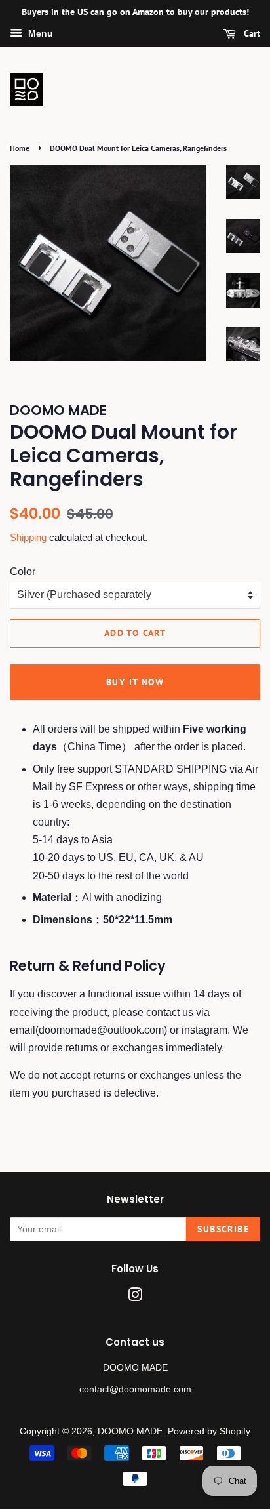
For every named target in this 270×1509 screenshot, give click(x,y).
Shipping (28, 537)
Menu (39, 33)
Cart (250, 33)
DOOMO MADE (130, 1431)
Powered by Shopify (209, 1431)
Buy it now (135, 682)
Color (22, 571)
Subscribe (223, 1229)
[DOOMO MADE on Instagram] (135, 1297)
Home (19, 148)
